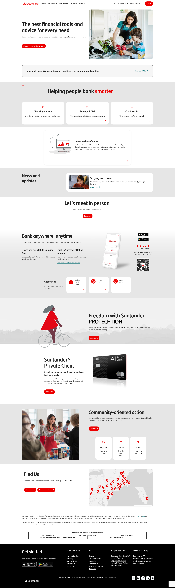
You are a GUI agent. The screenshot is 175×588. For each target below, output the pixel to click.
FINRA (137, 516)
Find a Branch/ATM (122, 3)
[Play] (23, 85)
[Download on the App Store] (143, 235)
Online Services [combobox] (135, 3)
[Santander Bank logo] (31, 3)
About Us (82, 3)
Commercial (73, 3)
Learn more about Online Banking (68, 263)
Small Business (63, 3)
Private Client (52, 3)
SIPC (143, 516)
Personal (44, 3)
